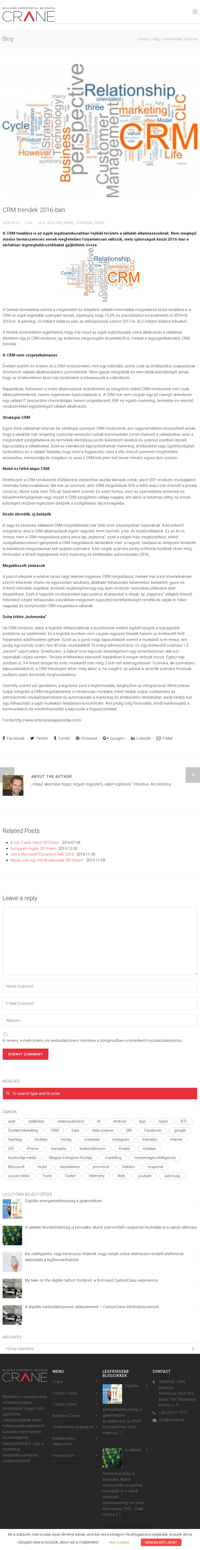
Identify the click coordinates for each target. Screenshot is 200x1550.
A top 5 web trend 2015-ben (34, 842)
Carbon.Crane (65, 1393)
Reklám (128, 1167)
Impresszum (63, 1455)
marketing (113, 1158)
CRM (59, 223)
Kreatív (124, 1149)
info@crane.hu (171, 1419)
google (180, 1130)
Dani (28, 223)
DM (129, 1130)
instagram (121, 1139)
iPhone (32, 1149)
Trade (47, 1176)
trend (99, 223)
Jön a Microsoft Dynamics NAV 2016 (42, 854)
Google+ (117, 738)
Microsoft (16, 1167)
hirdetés (41, 1139)
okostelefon (70, 1167)
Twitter (41, 738)
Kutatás (149, 1149)
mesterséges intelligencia (155, 1158)
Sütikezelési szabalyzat (73, 1427)
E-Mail (166, 738)
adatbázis (36, 1121)
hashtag (15, 1139)
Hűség (66, 1139)
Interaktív (149, 1139)
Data (75, 1130)
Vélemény (97, 1176)
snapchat (155, 1167)
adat (11, 1121)
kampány (59, 1149)
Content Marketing (23, 1130)
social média (18, 1176)
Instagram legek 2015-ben (33, 848)
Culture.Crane (65, 1404)
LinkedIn (143, 738)
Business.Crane (66, 1415)
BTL (184, 1121)
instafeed (91, 1139)
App (142, 1121)
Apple (163, 1121)
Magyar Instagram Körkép (70, 1158)
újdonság (172, 1176)
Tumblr (63, 738)
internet (176, 1139)
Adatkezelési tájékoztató (64, 1441)
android (119, 1121)
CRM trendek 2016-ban (34, 210)
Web (121, 1176)
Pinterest (88, 738)
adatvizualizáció (71, 1121)
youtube (144, 1176)
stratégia (84, 223)
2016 (50, 223)
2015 (41, 223)
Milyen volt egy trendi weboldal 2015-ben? (47, 860)
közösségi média (22, 1158)
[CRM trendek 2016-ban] (100, 130)
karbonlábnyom (93, 1149)
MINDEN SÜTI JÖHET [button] (161, 1542)
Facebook (15, 738)
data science (102, 1130)
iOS (11, 1149)
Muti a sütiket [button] (119, 1542)
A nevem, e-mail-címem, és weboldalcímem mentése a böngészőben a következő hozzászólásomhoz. (93, 1040)
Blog (157, 39)
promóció (101, 1167)
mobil (69, 223)
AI (98, 1121)
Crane (58, 1381)
